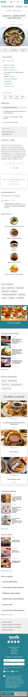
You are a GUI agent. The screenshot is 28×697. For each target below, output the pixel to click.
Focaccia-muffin (7, 604)
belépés (13, 196)
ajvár (3, 288)
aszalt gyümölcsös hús (16, 384)
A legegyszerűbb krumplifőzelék (16, 561)
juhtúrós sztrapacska (7, 6)
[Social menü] (14, 2)
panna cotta (5, 291)
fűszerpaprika (7, 79)
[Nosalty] (3, 2)
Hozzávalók (8, 693)
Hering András (14, 482)
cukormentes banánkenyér (9, 294)
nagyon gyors (5, 140)
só (4, 72)
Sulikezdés (14, 336)
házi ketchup (20, 288)
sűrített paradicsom (12, 70)
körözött (4, 298)
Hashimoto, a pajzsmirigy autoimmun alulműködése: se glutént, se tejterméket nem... (17, 352)
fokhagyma (11, 76)
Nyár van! (14, 347)
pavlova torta (10, 288)
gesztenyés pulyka (12, 380)
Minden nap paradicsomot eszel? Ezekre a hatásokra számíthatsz (17, 341)
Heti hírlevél (16, 671)
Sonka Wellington (14, 452)
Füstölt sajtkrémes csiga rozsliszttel (12, 587)
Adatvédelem (14, 648)
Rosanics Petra (14, 454)
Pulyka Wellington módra (14, 479)
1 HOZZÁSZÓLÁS (20, 24)
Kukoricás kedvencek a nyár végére (11, 627)
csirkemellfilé (10, 65)
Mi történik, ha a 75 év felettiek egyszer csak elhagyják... (17, 362)
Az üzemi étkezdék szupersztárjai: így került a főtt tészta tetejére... (17, 498)
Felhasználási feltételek (14, 647)
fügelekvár (14, 291)
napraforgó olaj (10, 86)
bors (5, 83)
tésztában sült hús (6, 388)
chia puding (22, 294)
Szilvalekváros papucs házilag (16, 541)
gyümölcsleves (15, 548)
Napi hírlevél (8, 671)
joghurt (8, 67)
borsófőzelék (20, 298)
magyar (12, 140)
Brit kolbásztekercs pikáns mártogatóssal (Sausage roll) (14, 423)
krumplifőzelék (15, 558)
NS (14, 21)
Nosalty (14, 427)
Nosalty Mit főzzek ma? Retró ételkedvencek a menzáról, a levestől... (16, 510)
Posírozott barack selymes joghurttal (13, 610)
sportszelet (19, 6)
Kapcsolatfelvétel (14, 650)
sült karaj (4, 380)
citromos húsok (5, 384)
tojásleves (11, 298)
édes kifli (13, 537)
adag (9, 60)
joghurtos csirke (17, 10)
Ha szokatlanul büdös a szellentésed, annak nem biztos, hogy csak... (17, 521)
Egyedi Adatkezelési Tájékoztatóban (13, 686)
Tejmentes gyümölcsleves (16, 551)
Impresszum (14, 652)
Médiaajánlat (14, 653)
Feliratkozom (20, 664)
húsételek (9, 10)
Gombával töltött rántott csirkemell (13, 599)
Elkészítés (20, 693)
